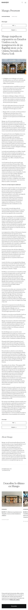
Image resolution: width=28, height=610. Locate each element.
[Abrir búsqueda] (22, 2)
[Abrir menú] (25, 2)
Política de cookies (15, 599)
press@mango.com (7, 468)
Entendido (14, 606)
